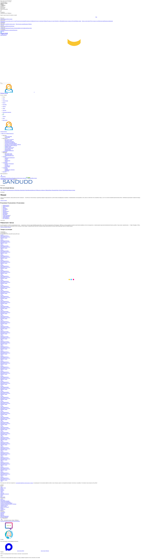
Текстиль (2, 492)
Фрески (1, 490)
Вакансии (2, 31)
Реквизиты (15, 30)
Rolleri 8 (64, 190)
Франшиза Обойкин (28, 24)
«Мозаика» (5, 212)
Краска (1, 488)
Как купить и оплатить (4, 21)
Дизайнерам (2, 22)
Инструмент (2, 496)
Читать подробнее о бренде (5, 227)
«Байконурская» (6, 205)
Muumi (47, 190)
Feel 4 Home (7, 190)
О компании (5, 167)
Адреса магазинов (3, 19)
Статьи (5, 26)
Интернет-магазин (4, 33)
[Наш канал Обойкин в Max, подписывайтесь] (1, 32)
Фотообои (2, 489)
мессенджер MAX (20, 550)
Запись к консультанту (86, 21)
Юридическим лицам (20, 24)
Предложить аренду (11, 24)
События (4, 156)
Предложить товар (4, 24)
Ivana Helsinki (15, 190)
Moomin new (39, 190)
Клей (1, 495)
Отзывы (2, 30)
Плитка (1, 494)
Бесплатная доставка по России (69, 21)
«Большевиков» (6, 211)
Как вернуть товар (12, 21)
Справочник (5, 162)
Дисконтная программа (20, 21)
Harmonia (11, 190)
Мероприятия (9, 26)
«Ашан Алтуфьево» (6, 215)
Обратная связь (101, 21)
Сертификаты (24, 28)
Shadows (70, 190)
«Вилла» (4, 210)
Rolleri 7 (61, 190)
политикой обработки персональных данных (24, 482)
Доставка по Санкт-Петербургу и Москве (55, 21)
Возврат (2, 508)
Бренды (20, 28)
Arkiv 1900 (2, 190)
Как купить (2, 499)
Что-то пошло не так (94, 21)
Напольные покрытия (4, 493)
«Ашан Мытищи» (6, 216)
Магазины (2, 513)
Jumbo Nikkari (25, 190)
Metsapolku (30, 190)
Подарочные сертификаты (30, 21)
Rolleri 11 (58, 190)
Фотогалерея (9, 19)
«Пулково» (5, 208)
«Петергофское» (6, 217)
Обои (1, 486)
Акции (13, 26)
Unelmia (73, 190)
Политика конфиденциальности (6, 521)
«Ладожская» (5, 213)
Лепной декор (3, 487)
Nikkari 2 (50, 190)
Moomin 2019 (34, 190)
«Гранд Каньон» (6, 206)
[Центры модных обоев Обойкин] (71, 81)
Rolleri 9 (67, 190)
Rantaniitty (54, 190)
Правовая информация (108, 21)
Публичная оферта (16, 521)
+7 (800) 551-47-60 (3, 34)
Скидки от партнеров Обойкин (41, 21)
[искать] (0, 82)
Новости (2, 26)
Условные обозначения (14, 28)
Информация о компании (8, 30)
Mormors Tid (44, 190)
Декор (1, 491)
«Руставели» (5, 209)
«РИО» (4, 207)
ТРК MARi (5, 214)
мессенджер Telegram (45, 550)
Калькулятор (29, 28)
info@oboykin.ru (3, 35)
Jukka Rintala (20, 190)
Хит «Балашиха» (6, 218)
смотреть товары (3, 200)
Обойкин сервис (78, 21)
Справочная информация (5, 28)
